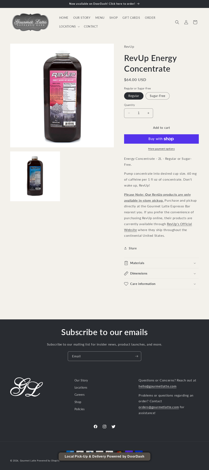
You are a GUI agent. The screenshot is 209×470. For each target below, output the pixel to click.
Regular (133, 96)
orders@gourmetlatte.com (159, 407)
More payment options (161, 148)
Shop (77, 402)
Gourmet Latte (28, 460)
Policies (79, 409)
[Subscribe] (136, 356)
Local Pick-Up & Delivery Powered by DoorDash (104, 456)
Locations (80, 387)
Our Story (81, 380)
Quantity (129, 105)
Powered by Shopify (48, 460)
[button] (69, 26)
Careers (79, 394)
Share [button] (133, 248)
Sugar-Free (157, 96)
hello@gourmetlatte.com (157, 386)
